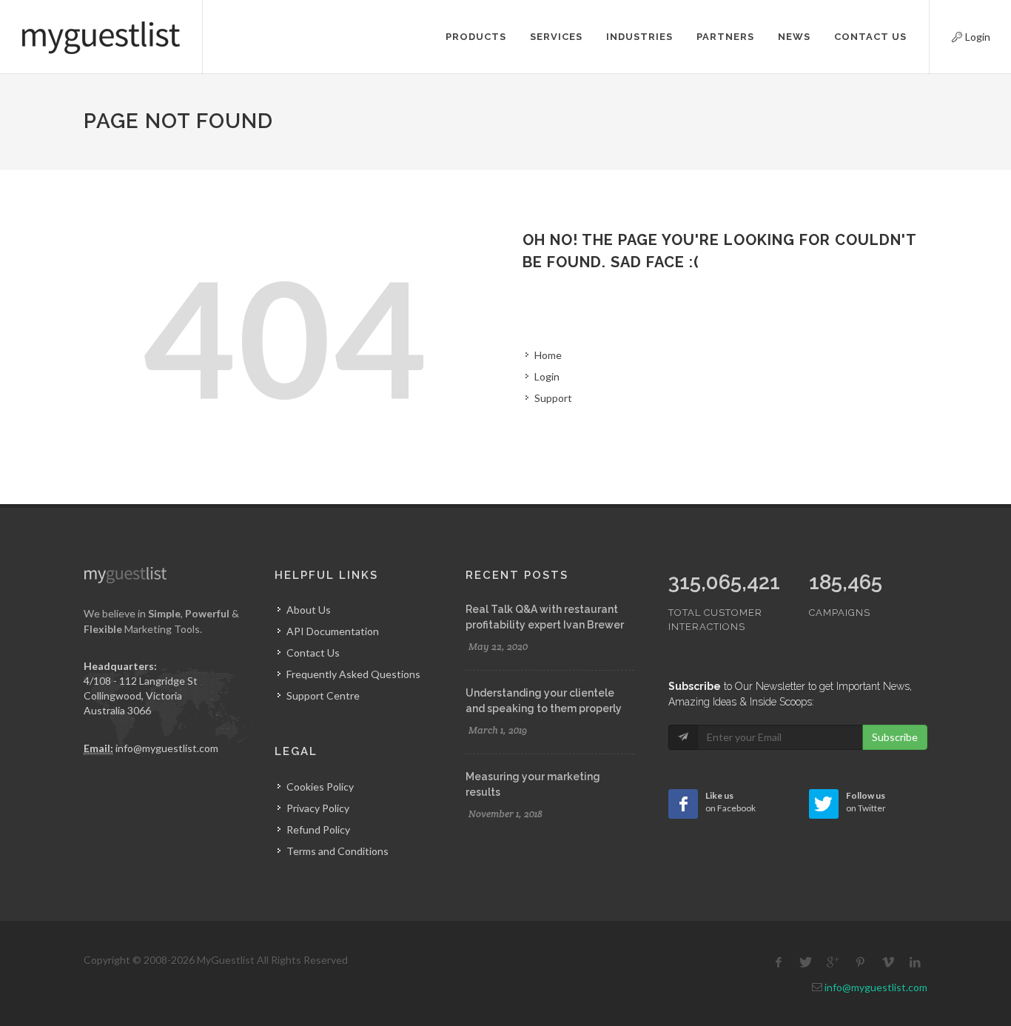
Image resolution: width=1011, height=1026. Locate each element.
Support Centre (323, 695)
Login (958, 35)
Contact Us (313, 652)
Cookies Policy (320, 786)
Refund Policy (318, 829)
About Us (308, 609)
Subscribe (895, 737)
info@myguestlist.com (166, 748)
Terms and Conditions (337, 851)
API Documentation (332, 631)
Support (553, 398)
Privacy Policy (317, 808)
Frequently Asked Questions (353, 674)
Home (548, 355)
